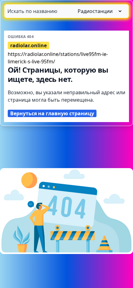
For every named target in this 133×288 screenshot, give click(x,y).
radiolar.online (28, 45)
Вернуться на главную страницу (52, 113)
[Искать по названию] (66, 11)
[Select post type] (97, 11)
